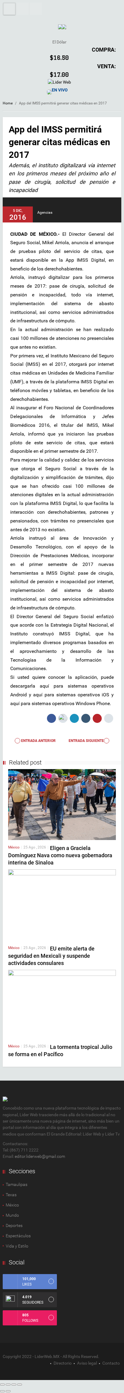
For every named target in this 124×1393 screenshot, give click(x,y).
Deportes (14, 1225)
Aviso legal (87, 1363)
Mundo (12, 1215)
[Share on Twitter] (62, 718)
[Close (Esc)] (2, 1384)
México (14, 847)
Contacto (111, 1363)
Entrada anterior (38, 741)
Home (8, 103)
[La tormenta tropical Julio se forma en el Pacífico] (62, 1004)
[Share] (8, 1384)
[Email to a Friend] (108, 718)
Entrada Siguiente (86, 741)
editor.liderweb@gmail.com (40, 1156)
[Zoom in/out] (19, 1384)
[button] (23, 9)
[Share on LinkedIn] (74, 718)
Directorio (63, 1363)
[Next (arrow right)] (8, 1391)
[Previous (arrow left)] (2, 1391)
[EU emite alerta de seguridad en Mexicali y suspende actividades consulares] (62, 904)
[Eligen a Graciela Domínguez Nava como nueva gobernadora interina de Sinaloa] (62, 804)
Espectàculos (18, 1235)
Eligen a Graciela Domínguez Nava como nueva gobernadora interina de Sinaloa (60, 855)
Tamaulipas (16, 1184)
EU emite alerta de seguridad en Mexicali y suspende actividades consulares (51, 955)
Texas (11, 1194)
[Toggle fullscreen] (13, 1384)
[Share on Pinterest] (97, 718)
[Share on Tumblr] (85, 718)
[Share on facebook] (51, 718)
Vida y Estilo (17, 1246)
